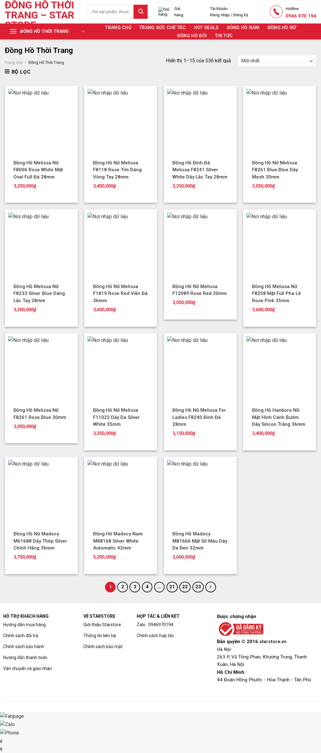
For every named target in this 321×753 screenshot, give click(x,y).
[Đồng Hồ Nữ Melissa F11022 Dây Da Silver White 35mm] (120, 369)
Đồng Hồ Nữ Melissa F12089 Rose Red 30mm (199, 290)
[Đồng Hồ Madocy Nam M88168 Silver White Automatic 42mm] (120, 493)
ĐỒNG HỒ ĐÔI (192, 36)
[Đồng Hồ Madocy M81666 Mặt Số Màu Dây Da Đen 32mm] (200, 493)
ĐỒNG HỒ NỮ (282, 27)
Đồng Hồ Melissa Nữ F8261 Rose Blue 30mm (39, 413)
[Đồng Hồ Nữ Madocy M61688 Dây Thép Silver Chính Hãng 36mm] (41, 493)
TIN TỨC (224, 36)
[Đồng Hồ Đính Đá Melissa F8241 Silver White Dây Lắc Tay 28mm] (200, 122)
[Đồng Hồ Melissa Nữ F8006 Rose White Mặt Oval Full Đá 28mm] (41, 122)
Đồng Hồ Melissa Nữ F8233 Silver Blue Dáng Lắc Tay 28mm (39, 293)
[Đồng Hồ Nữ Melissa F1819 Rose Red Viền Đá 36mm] (120, 246)
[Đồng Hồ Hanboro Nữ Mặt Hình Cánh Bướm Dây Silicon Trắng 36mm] (279, 369)
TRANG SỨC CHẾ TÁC (162, 27)
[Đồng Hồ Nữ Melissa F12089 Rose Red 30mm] (200, 246)
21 (172, 587)
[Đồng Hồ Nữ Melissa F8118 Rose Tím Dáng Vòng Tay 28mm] (120, 122)
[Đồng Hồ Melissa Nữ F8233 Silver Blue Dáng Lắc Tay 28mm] (41, 246)
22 (185, 587)
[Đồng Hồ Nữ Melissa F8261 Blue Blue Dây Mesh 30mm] (279, 122)
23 (198, 587)
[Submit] (141, 12)
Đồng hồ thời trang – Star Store (39, 15)
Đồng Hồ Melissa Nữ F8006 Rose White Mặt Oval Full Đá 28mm (38, 170)
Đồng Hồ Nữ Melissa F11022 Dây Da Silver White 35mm (116, 417)
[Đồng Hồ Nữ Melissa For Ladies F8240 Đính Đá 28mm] (200, 369)
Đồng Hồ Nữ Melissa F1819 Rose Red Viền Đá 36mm (120, 293)
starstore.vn (273, 641)
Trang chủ (118, 27)
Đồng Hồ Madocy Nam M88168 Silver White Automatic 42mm (118, 541)
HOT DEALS (206, 27)
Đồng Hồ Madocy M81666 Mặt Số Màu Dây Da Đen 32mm (199, 541)
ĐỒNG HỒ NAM (243, 27)
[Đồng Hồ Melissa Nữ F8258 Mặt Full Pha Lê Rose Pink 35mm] (279, 246)
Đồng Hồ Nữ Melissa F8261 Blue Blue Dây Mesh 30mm (275, 170)
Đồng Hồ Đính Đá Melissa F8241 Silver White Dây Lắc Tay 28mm (199, 170)
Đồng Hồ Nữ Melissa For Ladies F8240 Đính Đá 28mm (199, 417)
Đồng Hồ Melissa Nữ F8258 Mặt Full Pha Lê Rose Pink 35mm (276, 293)
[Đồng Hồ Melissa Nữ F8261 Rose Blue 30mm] (41, 369)
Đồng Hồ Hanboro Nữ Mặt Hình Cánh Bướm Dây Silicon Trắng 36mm (278, 417)
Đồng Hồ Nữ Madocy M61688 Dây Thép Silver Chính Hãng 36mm (40, 541)
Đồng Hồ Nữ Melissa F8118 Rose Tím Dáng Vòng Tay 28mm (117, 170)
